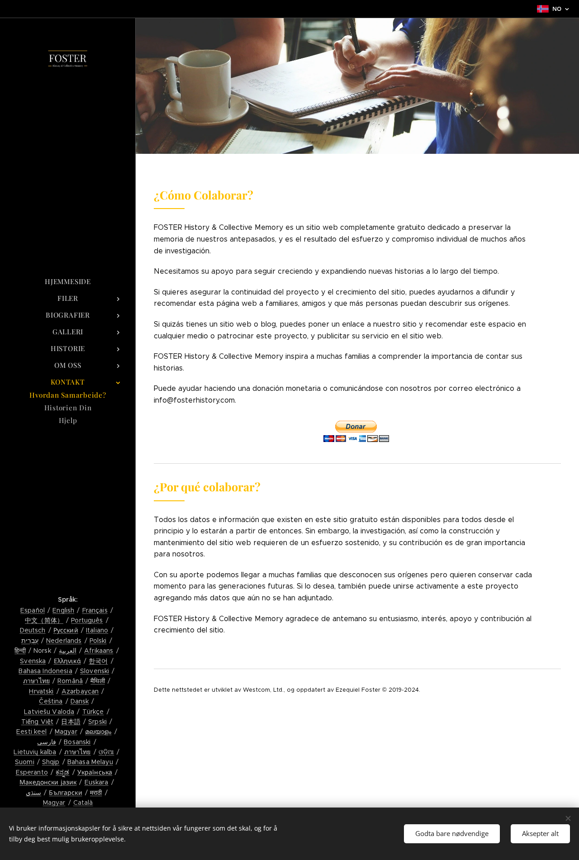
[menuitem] (68, 281)
